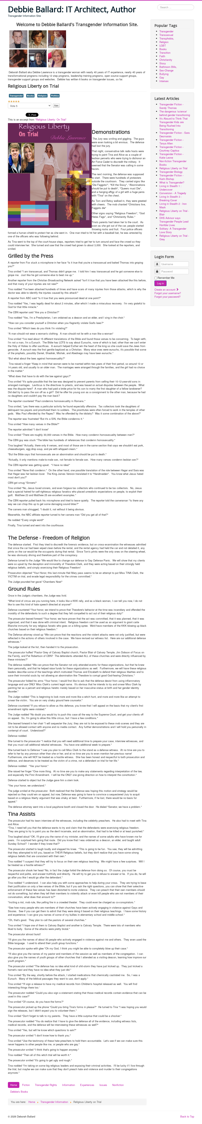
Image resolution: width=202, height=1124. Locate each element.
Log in (160, 283)
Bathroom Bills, (168, 67)
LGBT (162, 45)
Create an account (165, 289)
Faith (162, 56)
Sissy (162, 63)
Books (30, 95)
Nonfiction (118, 1085)
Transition (164, 52)
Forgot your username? (167, 293)
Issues (103, 1085)
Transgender (16, 95)
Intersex (164, 81)
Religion (42, 95)
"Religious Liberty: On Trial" (50, 119)
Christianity (165, 60)
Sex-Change (166, 70)
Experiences (87, 1085)
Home (13, 1085)
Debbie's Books (19, 1091)
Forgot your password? (167, 296)
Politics (55, 95)
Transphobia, (166, 38)
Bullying (163, 74)
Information (68, 1085)
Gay (161, 77)
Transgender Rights (46, 1085)
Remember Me (166, 278)
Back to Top (187, 1116)
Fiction (26, 1085)
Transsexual (166, 35)
